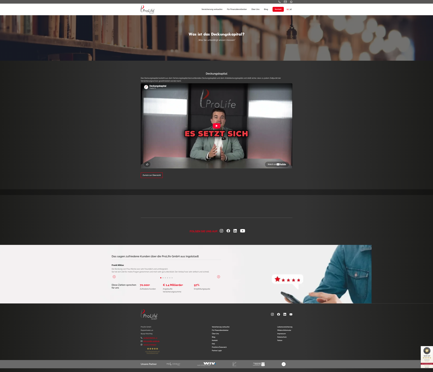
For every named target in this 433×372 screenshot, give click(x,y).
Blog (213, 337)
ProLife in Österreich (219, 347)
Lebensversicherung (284, 327)
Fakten (279, 340)
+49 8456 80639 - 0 (150, 338)
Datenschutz (282, 337)
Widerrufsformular (284, 330)
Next (218, 276)
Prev (114, 276)
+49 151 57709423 (149, 344)
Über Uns (215, 334)
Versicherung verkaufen (220, 327)
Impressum (281, 334)
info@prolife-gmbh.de (151, 341)
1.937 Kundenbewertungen (427, 363)
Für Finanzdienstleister (220, 330)
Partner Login (217, 350)
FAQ (213, 344)
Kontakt (215, 340)
